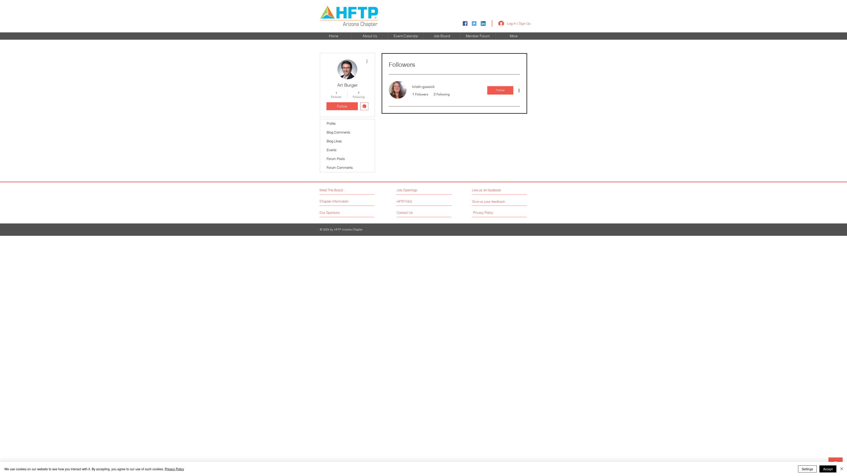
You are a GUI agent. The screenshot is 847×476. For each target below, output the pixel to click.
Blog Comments (338, 132)
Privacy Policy (174, 469)
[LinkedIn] (483, 23)
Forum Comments (340, 167)
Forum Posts (336, 159)
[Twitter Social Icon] (474, 23)
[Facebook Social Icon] (465, 23)
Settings (807, 469)
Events (332, 150)
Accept (828, 469)
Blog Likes (334, 141)
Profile (331, 123)
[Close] (841, 468)
